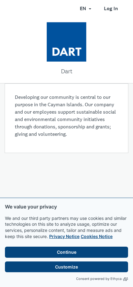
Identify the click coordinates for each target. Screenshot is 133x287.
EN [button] (83, 8)
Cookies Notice (97, 236)
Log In (111, 8)
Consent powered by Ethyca (99, 279)
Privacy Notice (64, 236)
